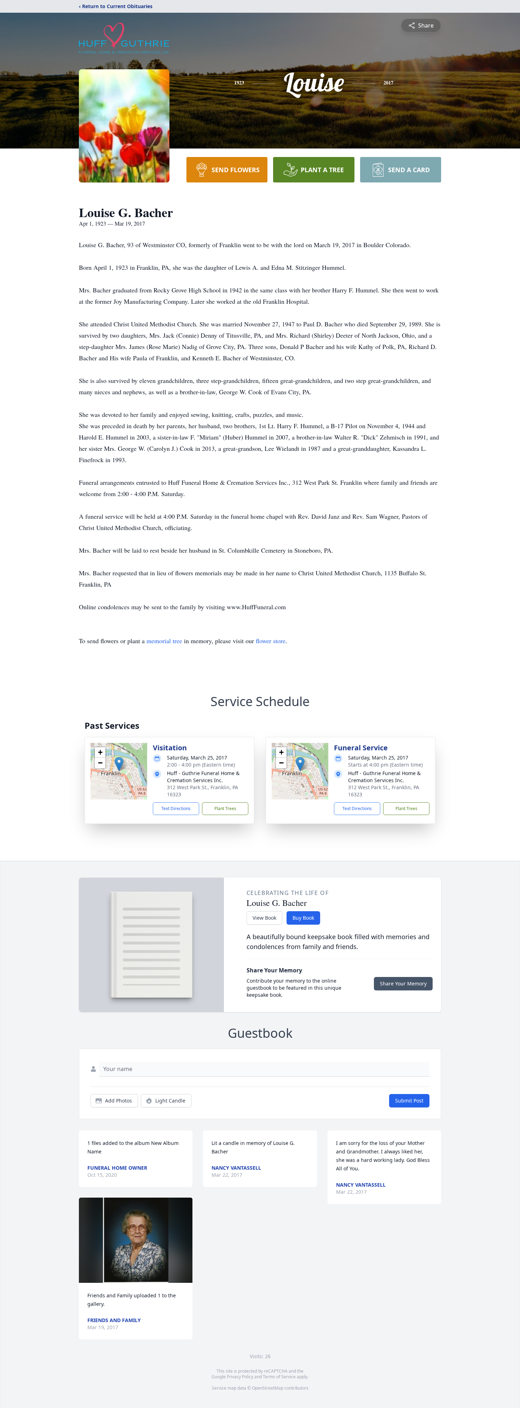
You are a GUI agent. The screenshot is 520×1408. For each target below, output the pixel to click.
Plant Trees (225, 808)
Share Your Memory (403, 983)
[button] (119, 764)
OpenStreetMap (267, 1388)
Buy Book (303, 917)
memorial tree (164, 640)
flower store (270, 640)
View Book (264, 917)
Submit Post (409, 1100)
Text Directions (176, 808)
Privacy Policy (240, 1377)
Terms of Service (279, 1377)
